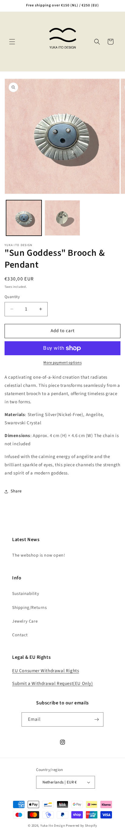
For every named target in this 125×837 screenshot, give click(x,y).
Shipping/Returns (29, 608)
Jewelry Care (25, 621)
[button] (12, 41)
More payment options (62, 362)
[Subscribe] (96, 719)
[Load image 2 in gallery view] (62, 218)
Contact (20, 635)
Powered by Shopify (81, 825)
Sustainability (25, 594)
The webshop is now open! (38, 555)
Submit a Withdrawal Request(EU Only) (52, 683)
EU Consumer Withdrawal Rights (45, 671)
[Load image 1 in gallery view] (24, 218)
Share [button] (16, 491)
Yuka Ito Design (52, 825)
